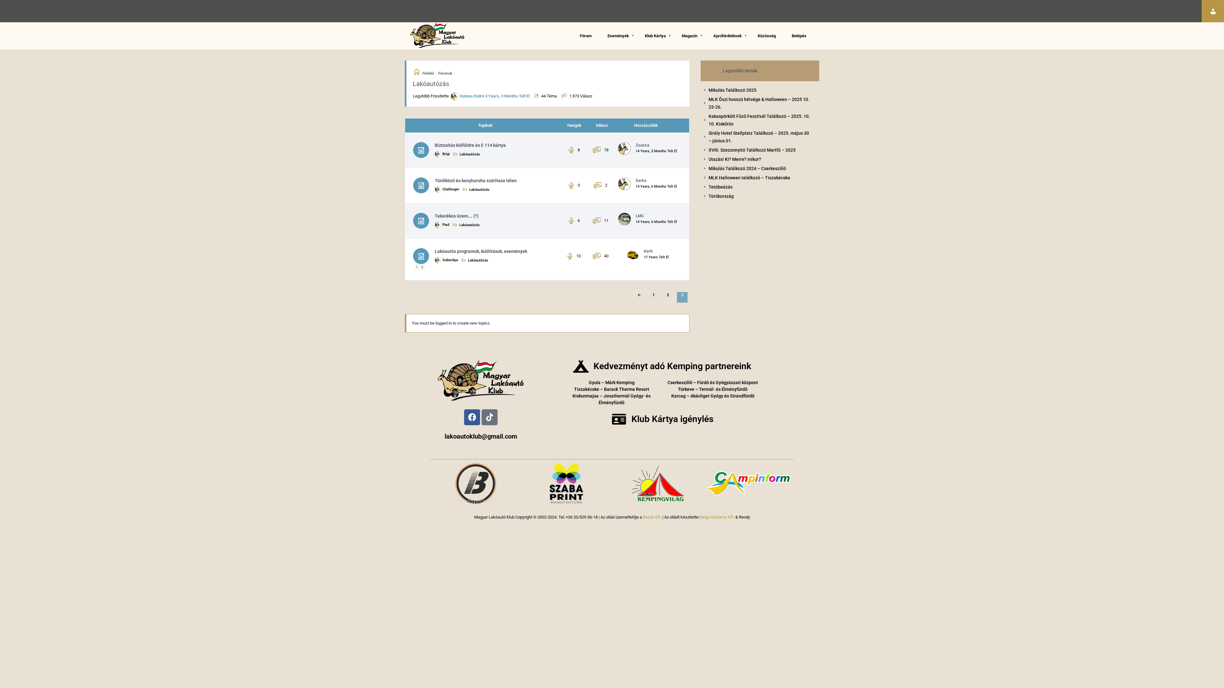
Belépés (799, 35)
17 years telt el (656, 257)
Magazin (689, 35)
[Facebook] (472, 417)
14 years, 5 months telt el (656, 151)
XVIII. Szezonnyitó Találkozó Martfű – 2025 (752, 150)
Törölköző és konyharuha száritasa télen (476, 180)
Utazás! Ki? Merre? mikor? (735, 159)
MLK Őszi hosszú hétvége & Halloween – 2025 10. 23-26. (759, 103)
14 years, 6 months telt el (656, 186)
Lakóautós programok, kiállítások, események (481, 251)
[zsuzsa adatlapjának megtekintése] (625, 148)
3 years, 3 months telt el (507, 96)
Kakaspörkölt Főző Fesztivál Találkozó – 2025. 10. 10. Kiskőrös (759, 120)
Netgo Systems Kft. (716, 517)
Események (618, 35)
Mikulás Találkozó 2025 (732, 90)
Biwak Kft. (652, 517)
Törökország (721, 196)
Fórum (586, 35)
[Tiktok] (490, 417)
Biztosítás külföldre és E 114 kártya (470, 145)
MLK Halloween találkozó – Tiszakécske (749, 177)
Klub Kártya (655, 35)
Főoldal (428, 73)
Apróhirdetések (727, 35)
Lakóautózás (470, 154)
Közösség (767, 35)
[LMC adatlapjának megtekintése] (625, 219)
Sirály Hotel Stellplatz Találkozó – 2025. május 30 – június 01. (759, 137)
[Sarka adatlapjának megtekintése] (625, 183)
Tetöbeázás (720, 187)
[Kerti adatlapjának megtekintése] (633, 254)
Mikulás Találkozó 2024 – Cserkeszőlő (747, 168)
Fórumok (445, 73)
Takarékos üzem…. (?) (457, 216)
